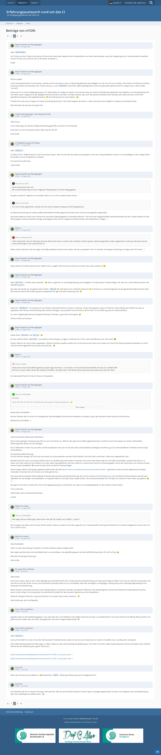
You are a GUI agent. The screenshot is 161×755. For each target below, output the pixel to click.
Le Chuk (20, 282)
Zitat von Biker (20, 364)
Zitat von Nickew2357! (23, 237)
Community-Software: (80, 718)
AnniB (54, 289)
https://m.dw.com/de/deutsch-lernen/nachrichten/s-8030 (83, 469)
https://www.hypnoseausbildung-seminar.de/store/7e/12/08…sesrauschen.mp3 (41, 658)
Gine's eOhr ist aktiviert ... (24, 609)
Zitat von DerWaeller (23, 394)
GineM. (25, 335)
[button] (115, 2)
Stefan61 (64, 86)
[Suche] (151, 2)
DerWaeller (21, 52)
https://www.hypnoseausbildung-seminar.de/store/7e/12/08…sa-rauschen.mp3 (41, 654)
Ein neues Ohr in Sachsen (24, 569)
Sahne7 (19, 150)
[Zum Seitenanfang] (157, 752)
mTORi (17, 47)
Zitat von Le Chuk (21, 183)
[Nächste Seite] (21, 36)
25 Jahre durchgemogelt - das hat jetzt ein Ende (33, 114)
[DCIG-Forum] (80, 13)
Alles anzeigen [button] (80, 407)
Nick (56, 675)
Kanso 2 (18, 228)
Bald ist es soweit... (22, 506)
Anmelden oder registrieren (135, 3)
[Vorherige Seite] (8, 36)
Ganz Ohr (18, 667)
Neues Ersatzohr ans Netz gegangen (28, 44)
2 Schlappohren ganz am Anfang (27, 143)
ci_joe (36, 335)
